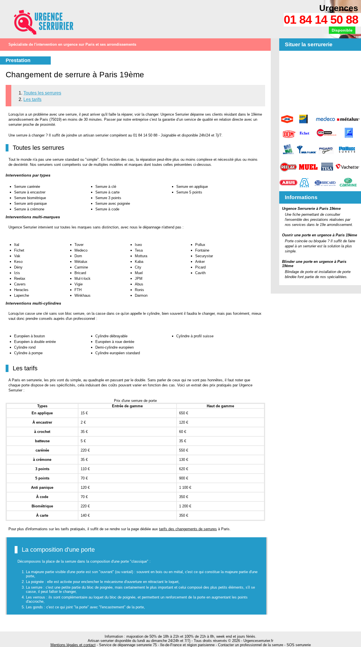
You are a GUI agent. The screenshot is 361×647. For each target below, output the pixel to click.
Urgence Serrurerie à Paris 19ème (311, 208)
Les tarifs (32, 99)
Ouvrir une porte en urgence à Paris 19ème (319, 235)
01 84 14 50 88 (321, 19)
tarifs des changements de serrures (188, 529)
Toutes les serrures (42, 93)
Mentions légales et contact (73, 645)
